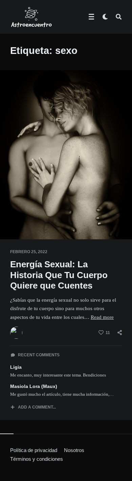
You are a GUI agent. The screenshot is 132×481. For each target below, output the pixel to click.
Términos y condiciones (36, 459)
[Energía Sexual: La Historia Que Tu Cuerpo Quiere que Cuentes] (10, 222)
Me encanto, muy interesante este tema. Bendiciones (58, 375)
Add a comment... (37, 407)
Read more (102, 317)
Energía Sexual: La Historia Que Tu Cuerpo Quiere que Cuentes (59, 274)
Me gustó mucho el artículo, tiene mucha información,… (62, 394)
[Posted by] (16, 333)
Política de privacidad (33, 450)
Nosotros (74, 450)
